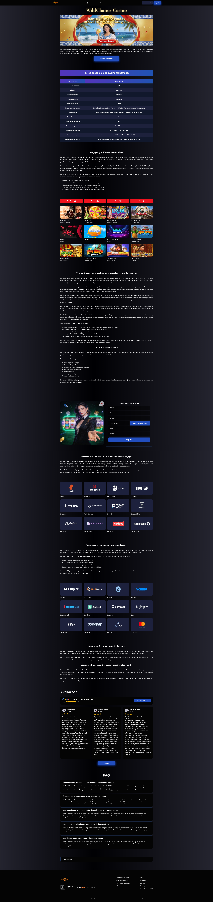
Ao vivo (93, 201)
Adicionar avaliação (142, 700)
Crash (117, 201)
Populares (70, 201)
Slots (140, 201)
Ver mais (106, 763)
